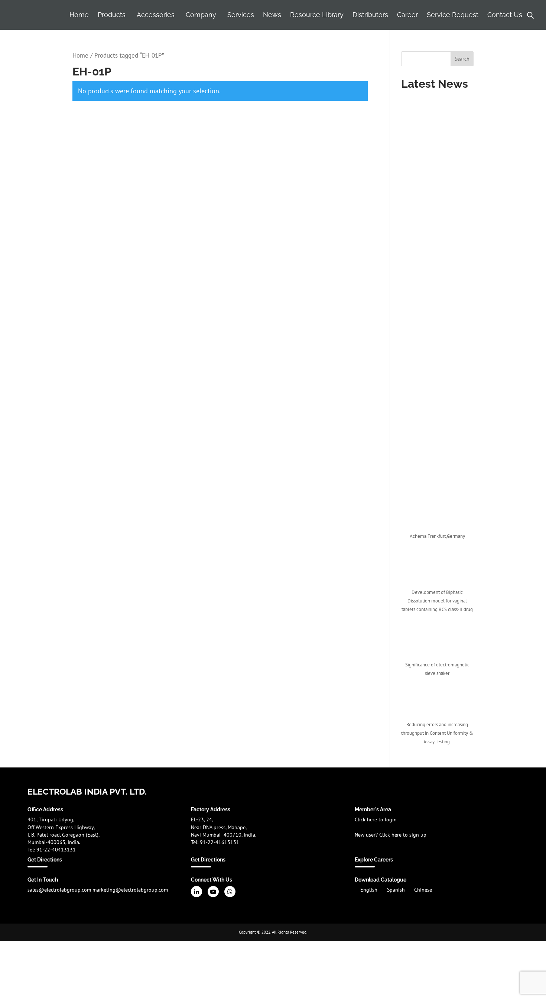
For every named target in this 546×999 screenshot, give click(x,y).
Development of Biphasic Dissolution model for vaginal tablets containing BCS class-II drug (437, 600)
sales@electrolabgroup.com (59, 889)
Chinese (423, 889)
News (272, 15)
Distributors (370, 15)
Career (407, 15)
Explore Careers (374, 860)
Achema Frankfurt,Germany (437, 536)
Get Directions (44, 860)
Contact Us (504, 15)
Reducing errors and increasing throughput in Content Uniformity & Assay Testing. (437, 733)
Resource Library (317, 15)
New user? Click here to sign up (390, 834)
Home (79, 15)
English (369, 889)
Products (112, 15)
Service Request (452, 15)
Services (240, 15)
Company (201, 15)
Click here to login (376, 819)
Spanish (396, 889)
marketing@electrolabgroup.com (130, 889)
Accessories (156, 15)
